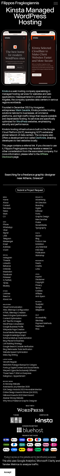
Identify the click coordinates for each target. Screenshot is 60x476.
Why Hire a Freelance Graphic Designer (20, 401)
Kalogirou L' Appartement (14, 376)
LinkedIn (6, 263)
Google (38, 307)
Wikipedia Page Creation (13, 329)
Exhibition (39, 244)
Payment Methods (43, 323)
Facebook (7, 274)
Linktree (6, 293)
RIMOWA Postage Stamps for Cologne (20, 365)
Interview (39, 250)
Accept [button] (7, 472)
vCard (5, 250)
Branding (39, 205)
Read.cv (6, 296)
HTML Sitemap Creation (14, 312)
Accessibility (40, 317)
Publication (40, 252)
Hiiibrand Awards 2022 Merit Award (18, 395)
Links (37, 269)
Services (6, 208)
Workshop (39, 255)
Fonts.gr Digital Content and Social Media (21, 367)
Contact (6, 205)
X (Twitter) (7, 280)
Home (5, 199)
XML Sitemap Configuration (16, 309)
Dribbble (6, 269)
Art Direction (40, 202)
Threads (6, 260)
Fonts (37, 214)
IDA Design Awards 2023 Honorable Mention (22, 389)
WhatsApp (7, 227)
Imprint (38, 276)
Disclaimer (39, 279)
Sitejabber (39, 310)
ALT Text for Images (12, 321)
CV (4, 216)
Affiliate (38, 293)
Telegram (7, 238)
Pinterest (7, 277)
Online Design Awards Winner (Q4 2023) (20, 392)
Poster (38, 222)
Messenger (8, 241)
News (5, 211)
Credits (38, 266)
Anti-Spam (40, 296)
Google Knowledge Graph (14, 335)
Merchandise (41, 219)
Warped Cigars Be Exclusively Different (19, 370)
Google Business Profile (13, 326)
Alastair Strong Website (13, 398)
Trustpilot (39, 304)
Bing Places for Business (13, 341)
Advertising (40, 199)
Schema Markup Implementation (17, 338)
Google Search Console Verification (18, 346)
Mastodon (7, 271)
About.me (7, 299)
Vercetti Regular (10, 362)
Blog (37, 238)
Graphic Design (42, 216)
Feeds (38, 263)
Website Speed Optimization (15, 352)
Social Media (41, 225)
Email (5, 244)
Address (6, 247)
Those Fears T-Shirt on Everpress (17, 373)
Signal (5, 233)
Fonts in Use (40, 241)
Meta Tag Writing (10, 355)
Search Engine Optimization (15, 315)
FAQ (37, 329)
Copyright (39, 282)
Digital (38, 208)
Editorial (38, 211)
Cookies (39, 291)
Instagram (7, 257)
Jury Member (41, 247)
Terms (38, 288)
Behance (7, 266)
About (5, 202)
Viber (5, 230)
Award (38, 236)
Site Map (39, 320)
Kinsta (5, 91)
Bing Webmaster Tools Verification (17, 349)
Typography (40, 228)
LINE (5, 236)
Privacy (38, 285)
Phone (6, 224)
